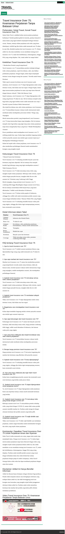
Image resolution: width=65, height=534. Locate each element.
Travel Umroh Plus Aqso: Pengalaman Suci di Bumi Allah (52, 39)
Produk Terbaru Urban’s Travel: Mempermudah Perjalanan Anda (52, 57)
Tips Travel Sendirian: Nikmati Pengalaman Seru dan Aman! (52, 70)
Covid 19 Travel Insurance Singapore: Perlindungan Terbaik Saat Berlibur (52, 67)
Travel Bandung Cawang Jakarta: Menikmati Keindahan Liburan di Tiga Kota (53, 53)
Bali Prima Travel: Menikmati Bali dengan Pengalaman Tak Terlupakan (53, 100)
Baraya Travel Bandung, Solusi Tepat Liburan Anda (52, 123)
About (2, 2)
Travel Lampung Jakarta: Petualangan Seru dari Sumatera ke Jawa (53, 127)
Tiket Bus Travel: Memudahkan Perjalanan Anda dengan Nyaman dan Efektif (52, 49)
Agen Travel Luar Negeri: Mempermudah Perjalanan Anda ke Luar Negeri (53, 35)
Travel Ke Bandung (49, 110)
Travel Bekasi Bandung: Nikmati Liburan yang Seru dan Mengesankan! (52, 88)
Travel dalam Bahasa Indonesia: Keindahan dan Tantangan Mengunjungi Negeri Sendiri (52, 31)
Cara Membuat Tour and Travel (52, 46)
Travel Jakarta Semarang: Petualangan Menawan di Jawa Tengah (52, 114)
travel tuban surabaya (49, 94)
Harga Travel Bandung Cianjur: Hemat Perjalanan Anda (52, 63)
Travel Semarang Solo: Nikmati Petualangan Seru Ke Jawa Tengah (53, 117)
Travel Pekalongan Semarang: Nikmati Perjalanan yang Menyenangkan (52, 131)
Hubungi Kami (9, 2)
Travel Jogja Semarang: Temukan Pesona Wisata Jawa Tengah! (53, 91)
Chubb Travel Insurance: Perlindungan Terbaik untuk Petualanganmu (51, 107)
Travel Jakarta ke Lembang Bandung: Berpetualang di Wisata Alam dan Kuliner (53, 43)
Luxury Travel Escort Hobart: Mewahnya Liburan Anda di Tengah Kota (53, 74)
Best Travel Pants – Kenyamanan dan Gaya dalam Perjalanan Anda (52, 60)
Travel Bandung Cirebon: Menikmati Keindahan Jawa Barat (53, 104)
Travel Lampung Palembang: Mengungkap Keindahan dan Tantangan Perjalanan (51, 97)
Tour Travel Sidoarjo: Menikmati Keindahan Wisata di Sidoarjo (53, 23)
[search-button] (64, 2)
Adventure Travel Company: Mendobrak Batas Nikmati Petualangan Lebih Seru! (51, 27)
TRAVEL (6, 7)
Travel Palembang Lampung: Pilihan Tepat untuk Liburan (51, 120)
